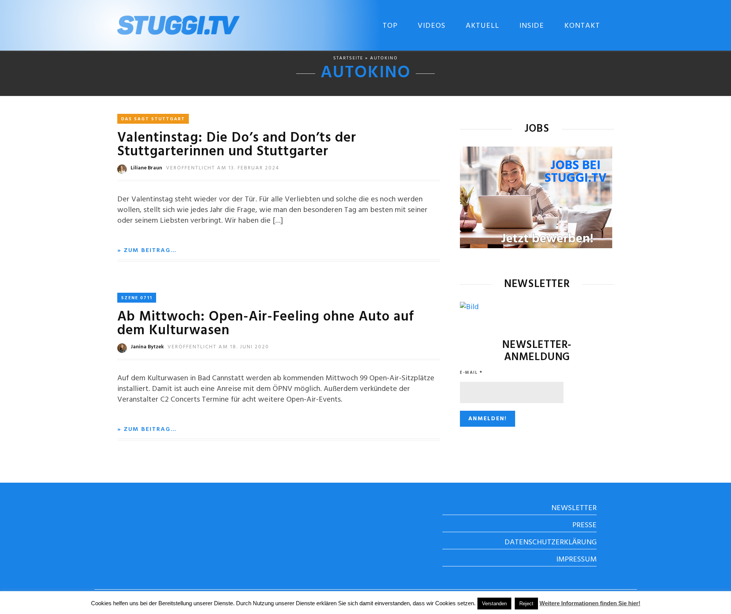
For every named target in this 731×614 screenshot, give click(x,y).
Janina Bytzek (147, 347)
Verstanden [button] (494, 603)
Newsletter (574, 508)
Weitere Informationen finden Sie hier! (589, 603)
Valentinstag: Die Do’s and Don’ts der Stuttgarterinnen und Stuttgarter (236, 145)
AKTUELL (482, 26)
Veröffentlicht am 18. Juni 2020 (218, 347)
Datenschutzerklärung (550, 542)
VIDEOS (431, 26)
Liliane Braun (146, 168)
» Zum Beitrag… (147, 250)
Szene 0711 (136, 298)
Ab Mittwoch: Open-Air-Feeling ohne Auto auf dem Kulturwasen (265, 324)
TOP (390, 26)
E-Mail (471, 372)
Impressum (576, 559)
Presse (584, 525)
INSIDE (531, 26)
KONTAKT (582, 26)
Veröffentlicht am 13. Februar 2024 (222, 168)
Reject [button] (526, 603)
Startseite (348, 58)
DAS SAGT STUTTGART (153, 119)
